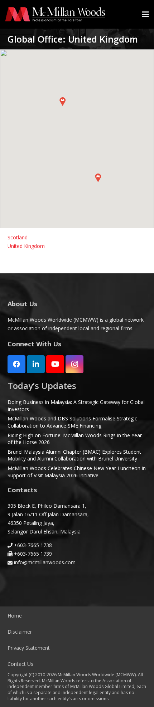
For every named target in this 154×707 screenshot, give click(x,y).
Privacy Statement (29, 647)
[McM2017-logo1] (55, 14)
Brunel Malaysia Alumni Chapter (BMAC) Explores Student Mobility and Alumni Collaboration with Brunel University (74, 455)
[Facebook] (16, 364)
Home (15, 615)
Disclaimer (20, 631)
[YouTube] (55, 364)
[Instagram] (74, 364)
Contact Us (20, 663)
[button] (145, 14)
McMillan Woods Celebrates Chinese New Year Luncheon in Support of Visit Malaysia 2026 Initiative (77, 472)
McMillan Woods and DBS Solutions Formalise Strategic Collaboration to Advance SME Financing (72, 422)
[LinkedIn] (36, 364)
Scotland (18, 237)
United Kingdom (26, 246)
